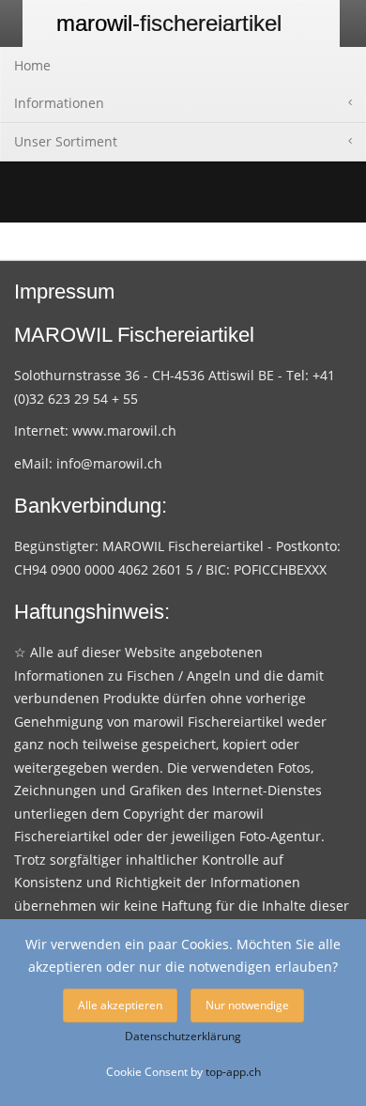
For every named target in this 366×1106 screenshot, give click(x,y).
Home (32, 65)
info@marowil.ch (109, 463)
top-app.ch (233, 1071)
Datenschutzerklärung (183, 1036)
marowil (169, 23)
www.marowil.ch (124, 430)
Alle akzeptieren (120, 1005)
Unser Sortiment (65, 141)
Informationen (59, 103)
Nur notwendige (247, 1005)
